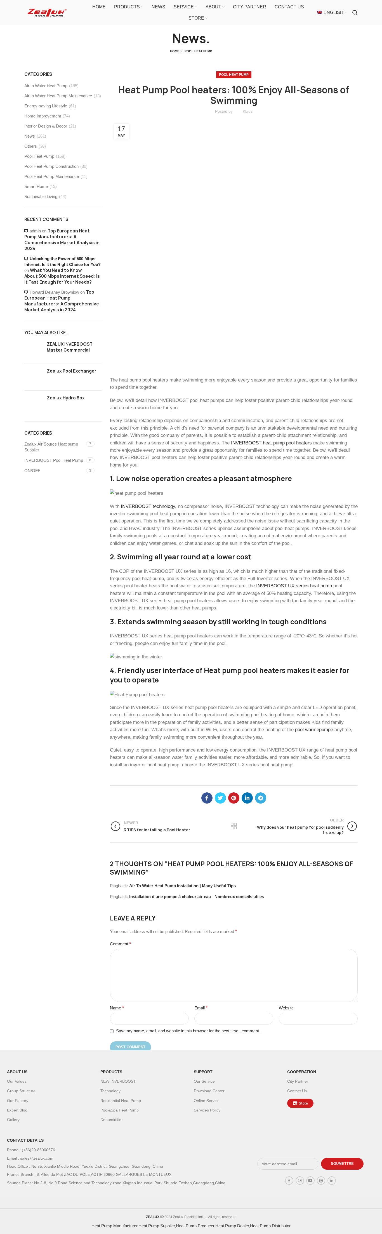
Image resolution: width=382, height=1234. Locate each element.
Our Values (17, 1081)
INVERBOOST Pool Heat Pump (53, 460)
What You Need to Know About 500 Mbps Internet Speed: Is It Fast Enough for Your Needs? (62, 276)
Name (117, 1007)
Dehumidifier (111, 1119)
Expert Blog (17, 1110)
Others (30, 146)
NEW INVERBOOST (118, 1081)
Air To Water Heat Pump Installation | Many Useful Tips (182, 885)
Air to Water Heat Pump (45, 85)
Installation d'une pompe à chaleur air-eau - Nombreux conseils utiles (196, 896)
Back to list (234, 826)
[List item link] (123, 1150)
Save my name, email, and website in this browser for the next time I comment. (188, 1030)
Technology (110, 1091)
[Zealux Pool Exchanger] (33, 377)
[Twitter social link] (220, 798)
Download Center (209, 1091)
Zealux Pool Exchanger (71, 371)
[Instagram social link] (300, 1180)
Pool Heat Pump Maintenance (51, 176)
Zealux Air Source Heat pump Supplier (51, 447)
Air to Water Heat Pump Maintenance (58, 95)
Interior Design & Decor (45, 126)
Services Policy (207, 1110)
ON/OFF (32, 470)
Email (200, 1007)
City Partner (297, 1081)
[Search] (355, 12)
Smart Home (36, 186)
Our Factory (17, 1100)
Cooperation (301, 1072)
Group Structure (21, 1091)
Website (286, 1007)
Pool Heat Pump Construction (51, 166)
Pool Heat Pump (198, 51)
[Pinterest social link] (233, 798)
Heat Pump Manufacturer (114, 1225)
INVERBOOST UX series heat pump (294, 585)
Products (111, 1072)
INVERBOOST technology (148, 506)
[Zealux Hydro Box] (33, 404)
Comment (120, 943)
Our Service (204, 1081)
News (29, 136)
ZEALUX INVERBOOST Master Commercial (70, 347)
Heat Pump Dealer (232, 1225)
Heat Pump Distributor (270, 1225)
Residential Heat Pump (120, 1100)
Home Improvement (42, 116)
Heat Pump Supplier (156, 1225)
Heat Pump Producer (195, 1225)
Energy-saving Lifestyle (45, 105)
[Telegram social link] (260, 798)
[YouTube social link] (310, 1180)
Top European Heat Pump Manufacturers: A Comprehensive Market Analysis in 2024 (62, 239)
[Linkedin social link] (247, 798)
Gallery (13, 1119)
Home (174, 51)
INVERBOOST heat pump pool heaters (271, 442)
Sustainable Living (40, 196)
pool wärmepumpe (314, 729)
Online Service (207, 1100)
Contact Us (297, 1091)
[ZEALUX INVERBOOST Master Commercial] (33, 350)
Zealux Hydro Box (66, 398)
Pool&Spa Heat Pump (119, 1110)
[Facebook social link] (207, 798)
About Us (17, 1072)
